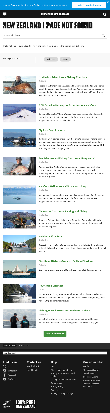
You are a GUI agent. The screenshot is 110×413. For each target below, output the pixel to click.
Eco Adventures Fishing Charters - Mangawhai (67, 158)
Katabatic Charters (50, 236)
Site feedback (33, 366)
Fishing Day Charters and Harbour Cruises (64, 310)
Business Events (90, 377)
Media (86, 366)
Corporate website (91, 380)
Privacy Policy (57, 386)
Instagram (12, 371)
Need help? (32, 370)
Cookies (54, 390)
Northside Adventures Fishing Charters (63, 77)
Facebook (11, 375)
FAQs (53, 366)
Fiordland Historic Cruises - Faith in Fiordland (66, 261)
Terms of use (56, 383)
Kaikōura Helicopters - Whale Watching (62, 186)
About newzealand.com (61, 370)
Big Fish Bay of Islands (52, 130)
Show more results (55, 333)
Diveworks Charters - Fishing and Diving (63, 211)
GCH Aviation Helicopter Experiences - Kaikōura (67, 105)
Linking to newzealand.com (63, 379)
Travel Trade (89, 373)
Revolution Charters (51, 285)
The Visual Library (91, 370)
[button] (4, 14)
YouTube (11, 379)
